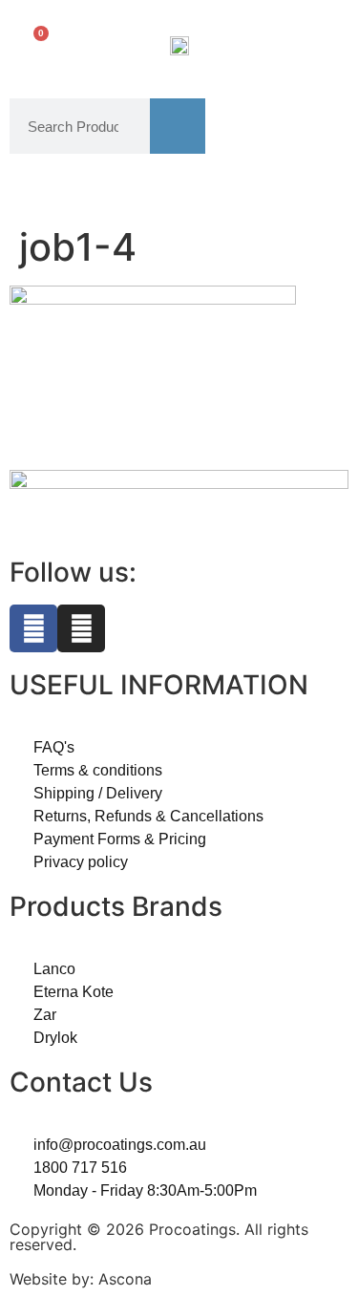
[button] (322, 44)
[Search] (177, 126)
